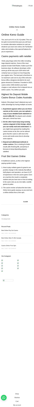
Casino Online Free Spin (8, 245)
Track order (6, 330)
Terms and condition (9, 348)
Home (16, 14)
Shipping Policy (7, 342)
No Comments (12, 233)
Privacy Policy (7, 338)
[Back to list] (17, 201)
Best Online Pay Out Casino (9, 230)
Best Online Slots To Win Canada (11, 238)
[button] (4, 397)
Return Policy (7, 345)
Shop (4, 327)
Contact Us (6, 323)
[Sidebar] (2, 389)
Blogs (18, 2)
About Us (5, 320)
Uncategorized (5, 219)
